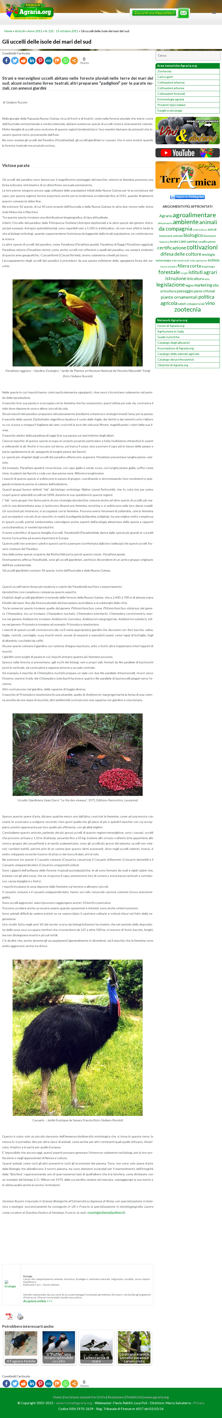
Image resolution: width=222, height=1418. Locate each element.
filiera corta (189, 265)
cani (182, 241)
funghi (184, 273)
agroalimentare (194, 215)
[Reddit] (23, 60)
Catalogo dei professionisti (175, 359)
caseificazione (206, 241)
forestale (169, 272)
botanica (164, 241)
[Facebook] (6, 60)
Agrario (165, 215)
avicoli (212, 229)
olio (216, 285)
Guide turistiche (168, 337)
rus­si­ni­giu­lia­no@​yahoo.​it (105, 1212)
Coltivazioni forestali (171, 93)
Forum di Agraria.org (170, 326)
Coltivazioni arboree (170, 88)
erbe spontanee (198, 260)
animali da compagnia (188, 225)
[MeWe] (48, 60)
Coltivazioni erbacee (171, 82)
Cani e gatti (165, 77)
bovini (174, 241)
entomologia (163, 260)
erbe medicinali (180, 260)
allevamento (165, 223)
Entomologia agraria (170, 99)
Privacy (198, 1403)
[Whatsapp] (65, 60)
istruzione (175, 278)
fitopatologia (208, 266)
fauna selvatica (168, 266)
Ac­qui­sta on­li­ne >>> (37, 1301)
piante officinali (204, 291)
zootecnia (187, 309)
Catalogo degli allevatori (173, 342)
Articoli (20, 31)
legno (189, 285)
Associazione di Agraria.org (175, 348)
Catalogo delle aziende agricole (178, 354)
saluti (182, 304)
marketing (203, 284)
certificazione (171, 247)
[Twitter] (15, 60)
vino (210, 303)
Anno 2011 (34, 31)
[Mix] (57, 60)
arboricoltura (200, 229)
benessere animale (171, 236)
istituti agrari (203, 272)
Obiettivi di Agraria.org (172, 365)
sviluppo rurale (196, 304)
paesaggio (185, 291)
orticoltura (168, 291)
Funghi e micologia (169, 110)
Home (8, 31)
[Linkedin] (32, 60)
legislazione (170, 284)
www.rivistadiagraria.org (74, 1403)
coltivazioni (202, 247)
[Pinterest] (40, 60)
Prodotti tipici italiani (171, 105)
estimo (213, 260)
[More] (74, 60)
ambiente (186, 221)
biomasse (210, 236)
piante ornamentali (179, 296)
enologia (208, 254)
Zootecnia (164, 71)
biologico (193, 235)
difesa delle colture (180, 254)
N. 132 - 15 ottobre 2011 (61, 31)
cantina (191, 241)
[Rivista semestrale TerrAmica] (187, 187)
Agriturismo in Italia (170, 331)
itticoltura (195, 278)
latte (207, 279)
